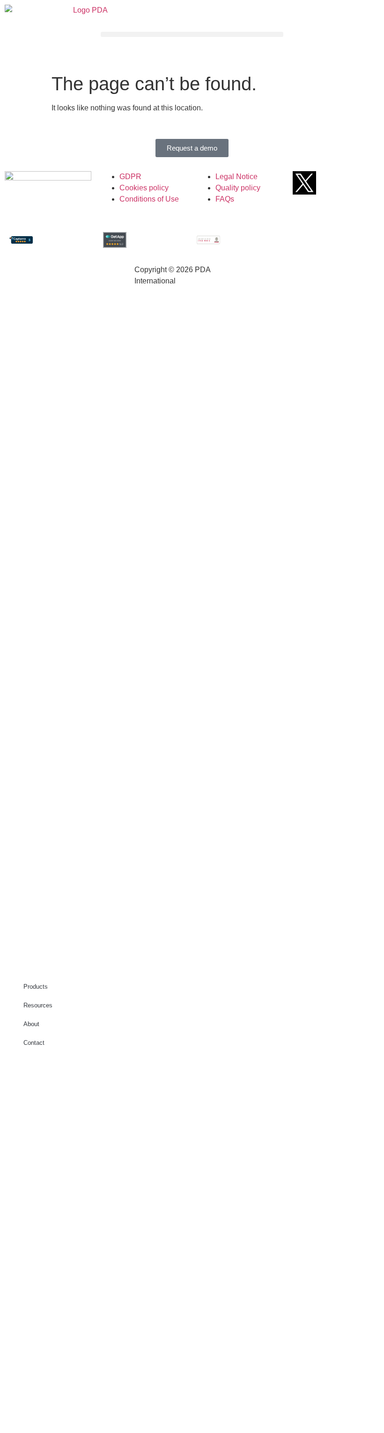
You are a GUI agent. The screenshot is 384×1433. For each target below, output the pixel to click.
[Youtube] (339, 183)
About (31, 1024)
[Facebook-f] (321, 183)
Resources (37, 1005)
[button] (192, 34)
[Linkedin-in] (356, 183)
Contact (33, 1042)
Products (35, 986)
